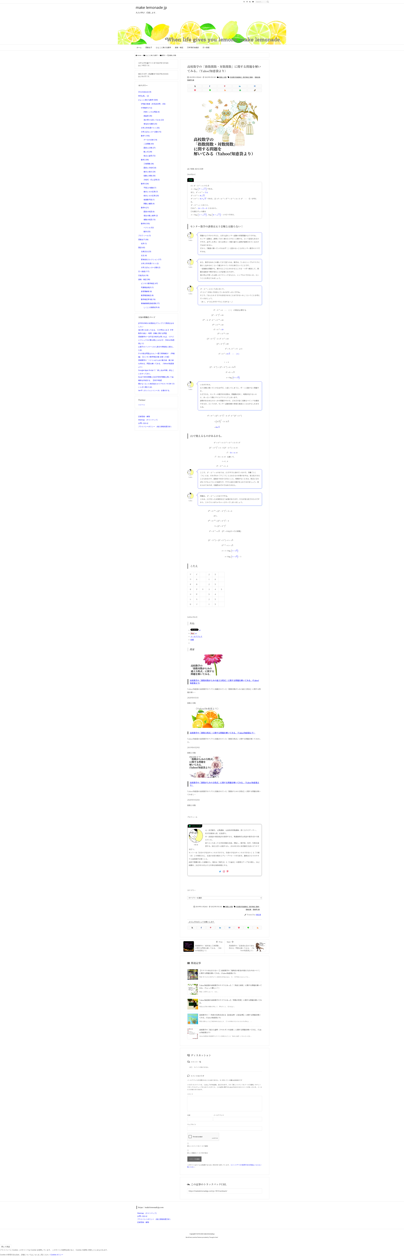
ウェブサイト (191, 1124)
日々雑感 (143, 271)
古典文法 (146, 251)
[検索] (267, 2)
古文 (144, 255)
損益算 (148, 116)
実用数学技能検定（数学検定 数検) (241, 77)
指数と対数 (172, 55)
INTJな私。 (143, 96)
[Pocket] (194, 90)
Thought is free (213, 1237)
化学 (144, 243)
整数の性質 (149, 219)
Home (139, 55)
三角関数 (149, 164)
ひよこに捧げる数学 (151, 55)
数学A (145, 207)
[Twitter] (244, 2)
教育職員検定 (147, 295)
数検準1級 (190, 80)
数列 (147, 231)
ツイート (141, 405)
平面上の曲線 (150, 187)
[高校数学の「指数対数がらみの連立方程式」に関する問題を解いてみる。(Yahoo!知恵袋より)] (205, 665)
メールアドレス (218, 1115)
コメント (190, 1094)
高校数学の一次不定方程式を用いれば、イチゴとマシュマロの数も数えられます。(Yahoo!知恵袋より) (156, 340)
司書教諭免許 (147, 287)
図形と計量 (149, 148)
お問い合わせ (143, 423)
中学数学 (146, 108)
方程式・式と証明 (151, 179)
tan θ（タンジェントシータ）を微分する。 (154, 390)
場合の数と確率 (151, 215)
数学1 (145, 136)
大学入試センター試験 (151, 132)
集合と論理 (149, 156)
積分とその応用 (151, 195)
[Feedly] (252, 2)
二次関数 (149, 144)
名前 (188, 1115)
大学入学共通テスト (150, 128)
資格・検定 (144, 279)
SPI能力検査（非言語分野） (153, 104)
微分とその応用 (151, 191)
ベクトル (149, 227)
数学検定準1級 (148, 299)
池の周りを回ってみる (154, 120)
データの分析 (150, 140)
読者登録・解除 (144, 416)
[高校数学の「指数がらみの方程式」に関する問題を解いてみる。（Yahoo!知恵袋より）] (205, 767)
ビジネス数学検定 (149, 283)
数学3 (145, 183)
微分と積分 (149, 172)
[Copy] (254, 90)
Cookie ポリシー (56, 1254)
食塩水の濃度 (150, 124)
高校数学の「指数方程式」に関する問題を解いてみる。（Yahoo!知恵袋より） (222, 733)
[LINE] (209, 90)
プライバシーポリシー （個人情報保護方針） (155, 426)
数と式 (148, 152)
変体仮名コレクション (151, 259)
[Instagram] (247, 2)
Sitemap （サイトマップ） (148, 420)
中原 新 (258, 914)
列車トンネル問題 (151, 112)
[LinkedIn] (239, 86)
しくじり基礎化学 (151, 307)
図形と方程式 (150, 168)
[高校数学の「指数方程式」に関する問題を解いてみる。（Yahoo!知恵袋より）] (205, 717)
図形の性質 (149, 211)
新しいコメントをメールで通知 (197, 1146)
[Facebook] (209, 86)
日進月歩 (143, 275)
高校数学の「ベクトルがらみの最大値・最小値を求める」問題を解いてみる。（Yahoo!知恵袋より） (156, 363)
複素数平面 (149, 199)
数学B (145, 223)
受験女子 (143, 239)
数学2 (163, 55)
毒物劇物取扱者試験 (150, 303)
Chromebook (144, 92)
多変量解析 (146, 291)
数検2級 (257, 77)
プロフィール (144, 235)
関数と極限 (149, 203)
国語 (141, 247)
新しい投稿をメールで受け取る (197, 1153)
